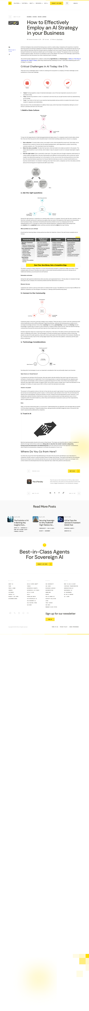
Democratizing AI (68, 588)
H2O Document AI (31, 600)
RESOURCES (38, 3)
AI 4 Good (66, 596)
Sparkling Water (31, 596)
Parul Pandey (60, 39)
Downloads (48, 592)
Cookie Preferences (74, 626)
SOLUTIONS (16, 3)
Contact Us (11, 594)
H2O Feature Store (32, 602)
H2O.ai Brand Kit (50, 596)
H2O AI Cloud (30, 592)
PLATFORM (24, 3)
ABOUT (31, 3)
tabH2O (28, 586)
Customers (11, 592)
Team (10, 586)
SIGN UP (50, 619)
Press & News (12, 588)
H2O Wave (29, 604)
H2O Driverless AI (32, 598)
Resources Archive (50, 588)
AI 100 (45, 3)
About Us (11, 584)
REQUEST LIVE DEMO (56, 3)
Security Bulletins (51, 598)
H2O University (50, 584)
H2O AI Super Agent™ (32, 584)
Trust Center (49, 602)
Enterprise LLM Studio (33, 590)
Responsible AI (68, 590)
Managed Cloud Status (51, 607)
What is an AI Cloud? (70, 584)
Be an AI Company (68, 594)
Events (47, 594)
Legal (47, 600)
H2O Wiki (48, 604)
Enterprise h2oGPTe (32, 588)
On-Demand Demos (13, 598)
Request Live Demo (13, 596)
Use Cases (48, 586)
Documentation (49, 590)
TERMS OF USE (55, 626)
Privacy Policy (63, 626)
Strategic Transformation (71, 586)
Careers (11, 590)
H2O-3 (28, 594)
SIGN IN (75, 3)
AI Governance (68, 592)
